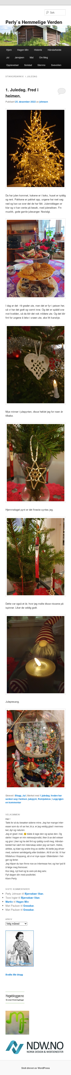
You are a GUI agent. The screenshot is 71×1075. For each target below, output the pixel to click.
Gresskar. (28, 905)
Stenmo (41, 65)
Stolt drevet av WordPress (35, 1068)
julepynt (32, 799)
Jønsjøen (19, 57)
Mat (32, 57)
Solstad (28, 65)
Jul (7, 57)
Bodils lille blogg (14, 974)
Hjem (9, 49)
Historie (38, 49)
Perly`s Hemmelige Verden (33, 22)
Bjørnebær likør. (34, 893)
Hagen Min (23, 49)
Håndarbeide (54, 49)
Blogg (18, 795)
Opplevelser (12, 65)
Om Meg (43, 57)
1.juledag (45, 795)
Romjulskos (44, 799)
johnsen (43, 101)
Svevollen (56, 65)
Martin (9, 901)
